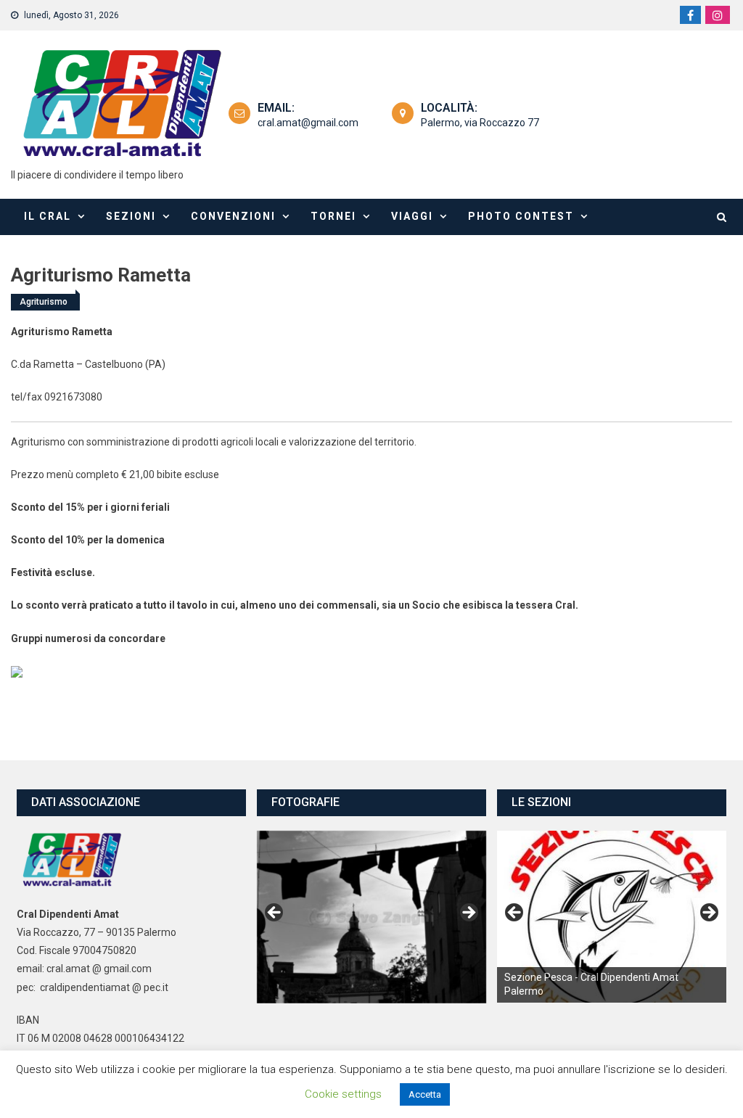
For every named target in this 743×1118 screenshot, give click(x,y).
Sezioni (131, 216)
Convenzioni (233, 216)
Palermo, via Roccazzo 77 (480, 122)
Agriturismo (43, 302)
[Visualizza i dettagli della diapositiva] (611, 917)
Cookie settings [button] (343, 1094)
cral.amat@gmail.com (308, 122)
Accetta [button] (425, 1094)
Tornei (333, 216)
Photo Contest (521, 216)
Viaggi (412, 216)
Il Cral (47, 216)
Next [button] (468, 913)
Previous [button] (275, 913)
